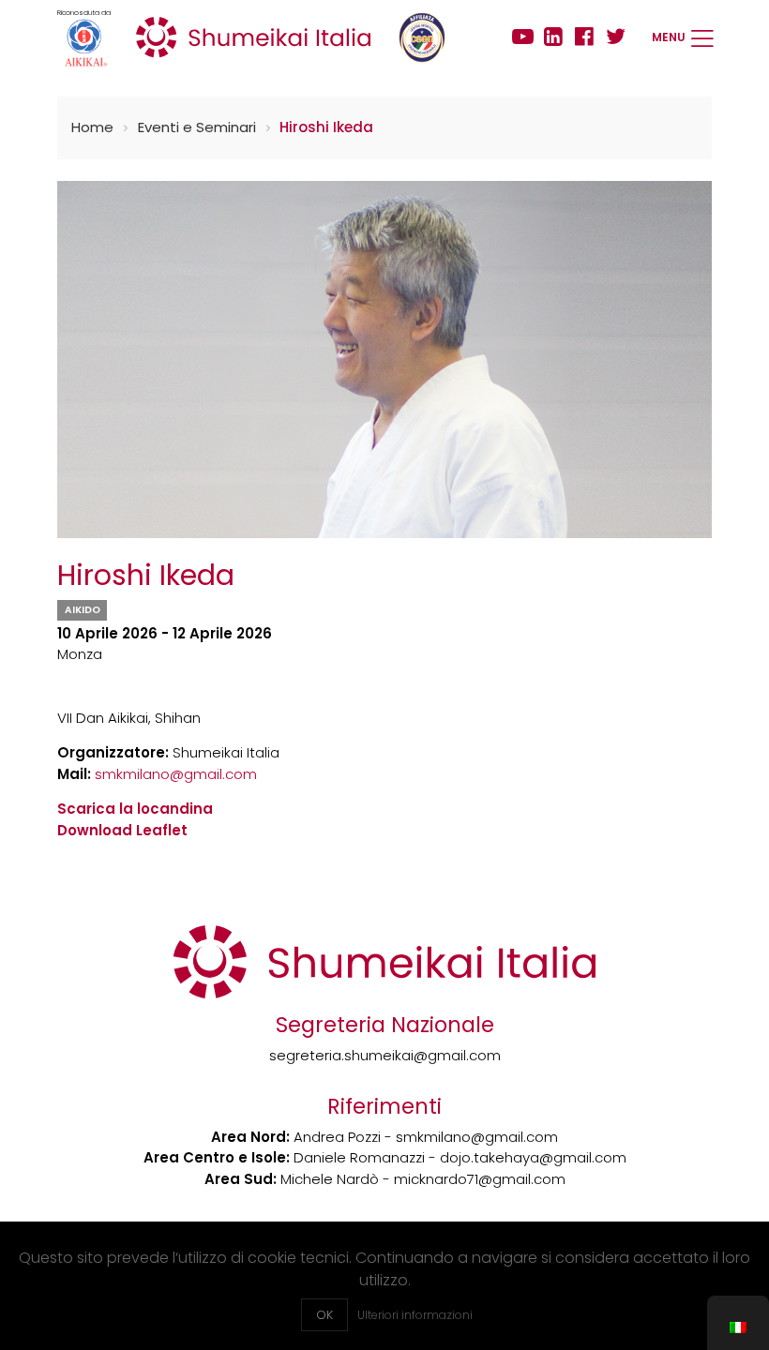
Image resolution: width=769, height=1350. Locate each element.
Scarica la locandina (135, 808)
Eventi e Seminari (197, 127)
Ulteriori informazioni (415, 1315)
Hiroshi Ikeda (326, 127)
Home (92, 127)
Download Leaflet (122, 830)
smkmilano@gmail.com (176, 774)
